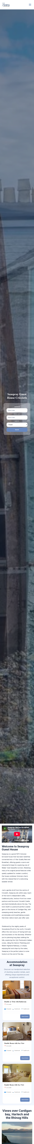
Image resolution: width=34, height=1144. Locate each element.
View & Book (24, 1016)
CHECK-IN (17, 406)
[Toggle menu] (30, 5)
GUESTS (17, 421)
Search (17, 429)
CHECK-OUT (17, 414)
